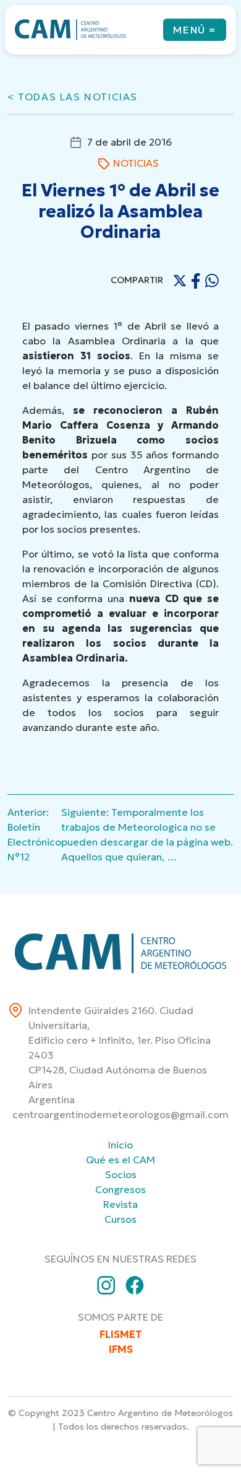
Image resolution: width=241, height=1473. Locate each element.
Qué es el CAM (120, 1159)
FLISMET (120, 1334)
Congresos (120, 1189)
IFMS (121, 1349)
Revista (120, 1204)
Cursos (120, 1219)
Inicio (120, 1145)
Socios (121, 1174)
